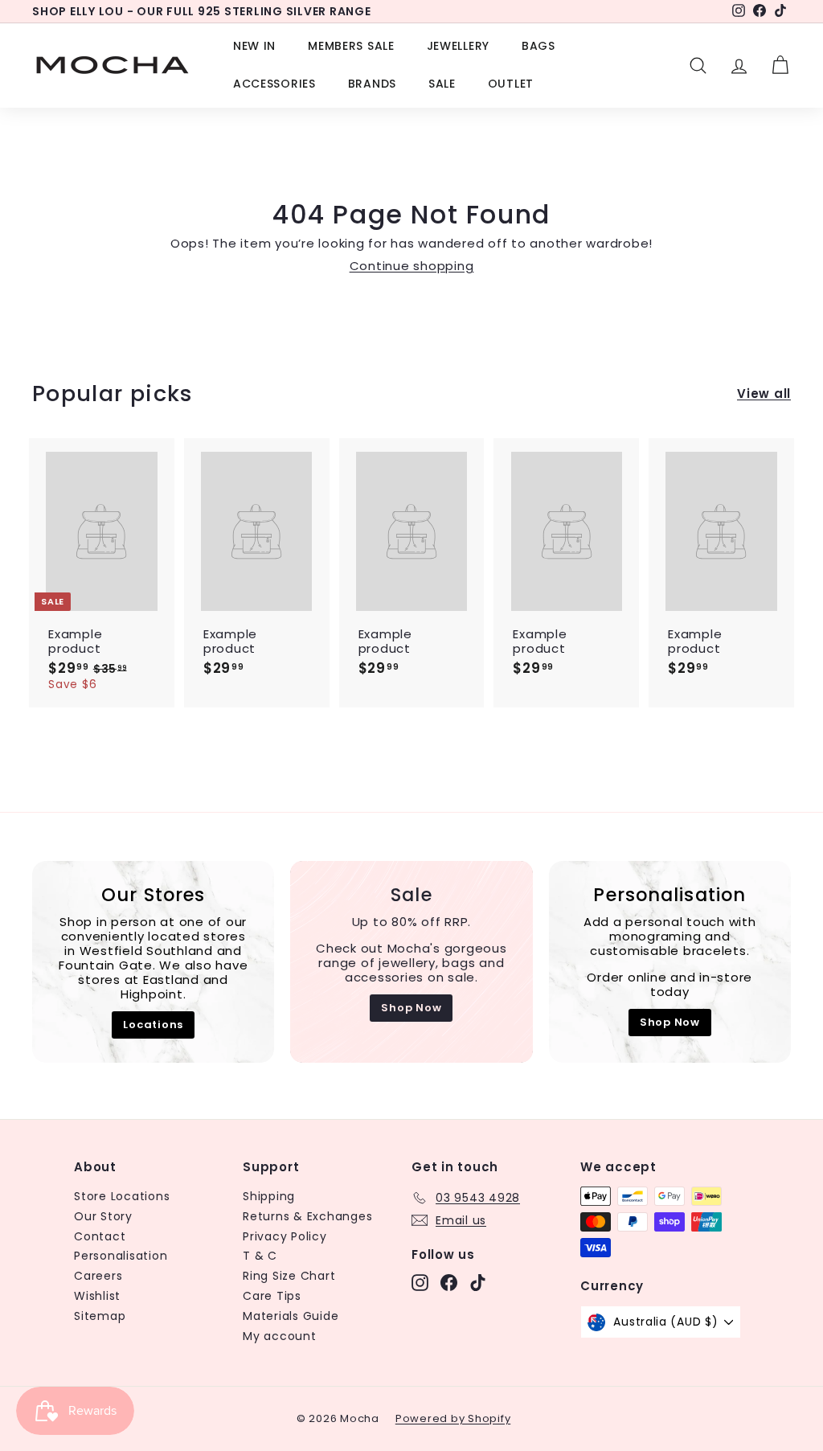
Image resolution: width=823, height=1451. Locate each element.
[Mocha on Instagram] (420, 1282)
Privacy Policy (285, 1236)
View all (764, 394)
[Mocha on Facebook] (448, 1282)
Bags (538, 46)
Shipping (269, 1196)
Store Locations (122, 1196)
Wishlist (97, 1296)
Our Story (103, 1216)
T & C (260, 1256)
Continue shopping (412, 265)
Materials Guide (290, 1316)
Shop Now (411, 1007)
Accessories (274, 84)
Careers (98, 1276)
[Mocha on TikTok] (477, 1282)
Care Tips (272, 1296)
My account (280, 1336)
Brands (372, 84)
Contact (99, 1236)
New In (254, 46)
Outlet (511, 84)
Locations (153, 1024)
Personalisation (120, 1256)
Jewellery (458, 46)
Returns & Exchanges (307, 1216)
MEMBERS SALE (351, 46)
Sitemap (99, 1316)
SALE (442, 84)
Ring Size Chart (289, 1276)
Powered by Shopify (453, 1418)
